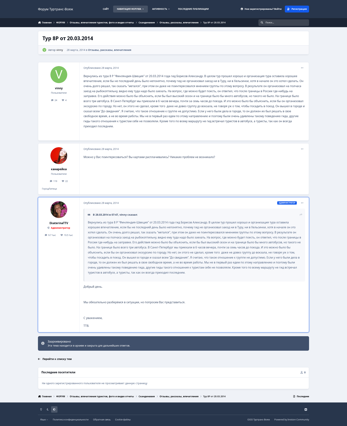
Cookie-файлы (123, 419)
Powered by (291, 419)
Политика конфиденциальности (71, 419)
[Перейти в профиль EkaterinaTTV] (58, 209)
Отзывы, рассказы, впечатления (109, 50)
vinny (59, 50)
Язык (43, 419)
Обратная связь (102, 419)
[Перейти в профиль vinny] (44, 50)
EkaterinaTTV (59, 223)
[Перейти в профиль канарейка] (58, 155)
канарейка (59, 169)
